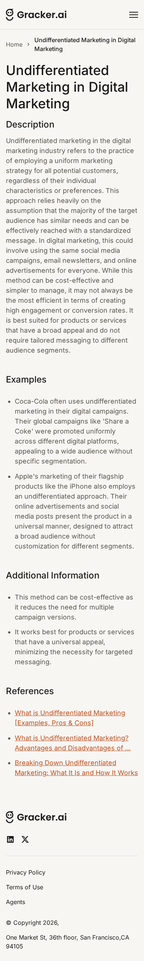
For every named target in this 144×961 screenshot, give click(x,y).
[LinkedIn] (10, 839)
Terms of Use (24, 887)
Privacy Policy (25, 872)
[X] (25, 839)
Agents (15, 902)
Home (14, 44)
